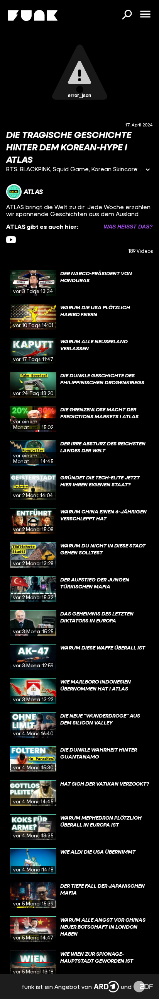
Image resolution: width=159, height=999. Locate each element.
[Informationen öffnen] (148, 170)
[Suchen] (126, 15)
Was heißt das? (128, 226)
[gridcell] (79, 283)
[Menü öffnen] (145, 14)
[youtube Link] (11, 240)
